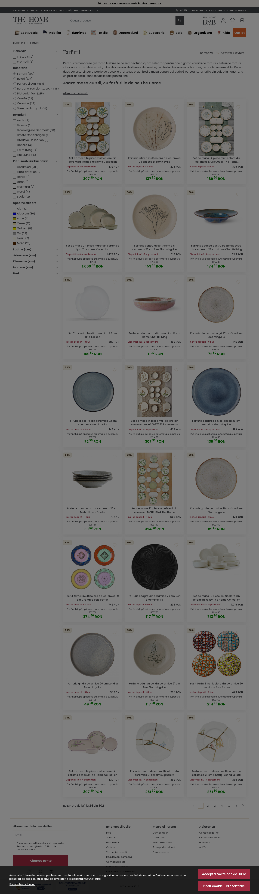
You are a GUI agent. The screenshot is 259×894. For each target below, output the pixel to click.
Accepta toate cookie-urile (224, 874)
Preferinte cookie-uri (22, 884)
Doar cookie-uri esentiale (224, 886)
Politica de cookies (167, 875)
